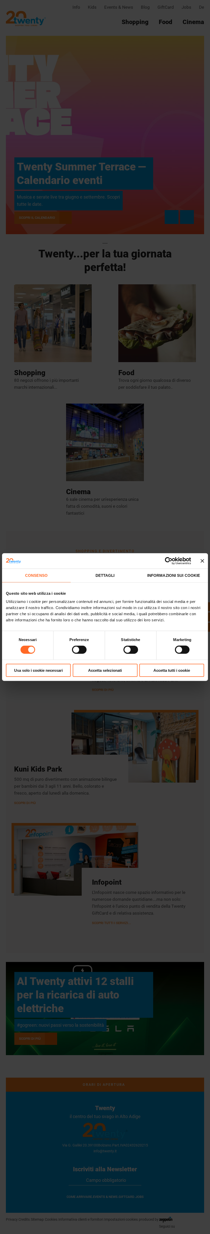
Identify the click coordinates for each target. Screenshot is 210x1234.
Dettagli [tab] (105, 575)
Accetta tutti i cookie (171, 670)
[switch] (79, 650)
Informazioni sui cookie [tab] (173, 575)
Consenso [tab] (36, 575)
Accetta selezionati (105, 670)
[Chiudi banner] (202, 561)
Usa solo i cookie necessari (38, 670)
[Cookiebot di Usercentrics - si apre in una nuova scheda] (168, 561)
